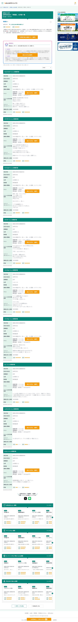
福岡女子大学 (5, 7)
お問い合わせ (50, 613)
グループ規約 (24, 619)
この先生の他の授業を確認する (16, 24)
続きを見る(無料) (27, 55)
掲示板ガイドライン (42, 613)
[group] (10, 517)
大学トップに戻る (20, 606)
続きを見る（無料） (32, 93)
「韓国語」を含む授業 (13, 7)
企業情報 (55, 619)
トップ (1, 7)
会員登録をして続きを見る (39, 619)
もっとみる (49, 505)
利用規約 (35, 613)
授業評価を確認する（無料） (28, 37)
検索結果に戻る (36, 606)
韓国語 (5, 21)
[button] (52, 517)
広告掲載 (26, 613)
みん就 (31, 613)
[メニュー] (2, 3)
